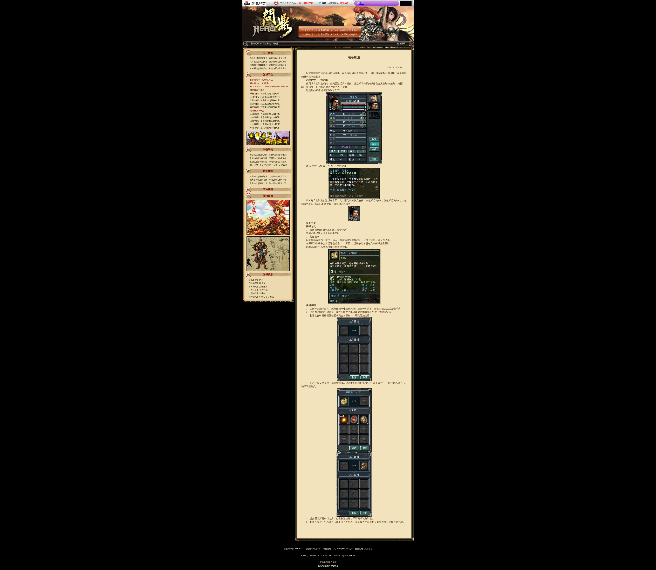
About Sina (297, 548)
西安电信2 (265, 107)
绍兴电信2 (275, 100)
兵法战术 (273, 180)
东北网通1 (254, 127)
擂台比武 (282, 155)
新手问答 (325, 30)
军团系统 (273, 158)
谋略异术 (263, 180)
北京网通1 (254, 124)
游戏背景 (263, 58)
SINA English (347, 548)
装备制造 (263, 161)
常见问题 (263, 61)
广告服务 (308, 548)
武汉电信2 (265, 104)
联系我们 (317, 548)
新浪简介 (288, 548)
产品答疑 (368, 548)
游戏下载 (316, 34)
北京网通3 (275, 124)
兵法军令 (273, 183)
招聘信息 (327, 548)
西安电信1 (254, 107)
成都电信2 (265, 93)
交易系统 (263, 158)
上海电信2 (254, 97)
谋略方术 (263, 183)
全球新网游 (333, 3)
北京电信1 (265, 97)
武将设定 (254, 61)
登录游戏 (273, 61)
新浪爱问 (325, 34)
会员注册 (359, 548)
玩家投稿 (353, 34)
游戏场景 (282, 65)
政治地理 (282, 183)
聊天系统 (273, 161)
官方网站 (306, 34)
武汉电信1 (254, 104)
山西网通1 (254, 121)
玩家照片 (344, 34)
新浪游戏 (255, 43)
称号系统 (273, 165)
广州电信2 (254, 100)
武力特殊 (254, 183)
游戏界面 (273, 65)
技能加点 (263, 65)
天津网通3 (275, 114)
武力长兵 (254, 176)
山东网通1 (254, 117)
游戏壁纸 (344, 30)
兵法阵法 (273, 176)
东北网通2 (265, 127)
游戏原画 (353, 30)
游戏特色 (334, 30)
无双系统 (283, 165)
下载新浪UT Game (288, 3)
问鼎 (276, 43)
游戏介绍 (316, 30)
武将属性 (282, 68)
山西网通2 (265, 121)
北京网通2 (265, 124)
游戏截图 (334, 34)
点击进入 (263, 286)
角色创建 (282, 58)
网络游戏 (267, 43)
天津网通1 (254, 114)
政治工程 (282, 176)
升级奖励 (263, 68)
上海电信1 (275, 93)
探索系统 (263, 155)
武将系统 (254, 68)
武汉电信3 (275, 104)
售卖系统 (273, 155)
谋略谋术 (263, 176)
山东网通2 (265, 117)
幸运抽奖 (254, 158)
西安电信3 (275, 107)
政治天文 (282, 180)
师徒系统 (254, 155)
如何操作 (282, 61)
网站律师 (336, 548)
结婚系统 (282, 158)
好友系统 (282, 161)
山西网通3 (275, 121)
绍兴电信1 (265, 100)
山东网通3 (275, 117)
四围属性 (254, 65)
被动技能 (254, 161)
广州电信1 (275, 97)
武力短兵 (254, 180)
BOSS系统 (253, 165)
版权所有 (332, 562)
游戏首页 (306, 30)
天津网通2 (265, 114)
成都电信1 (254, 93)
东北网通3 (275, 127)
